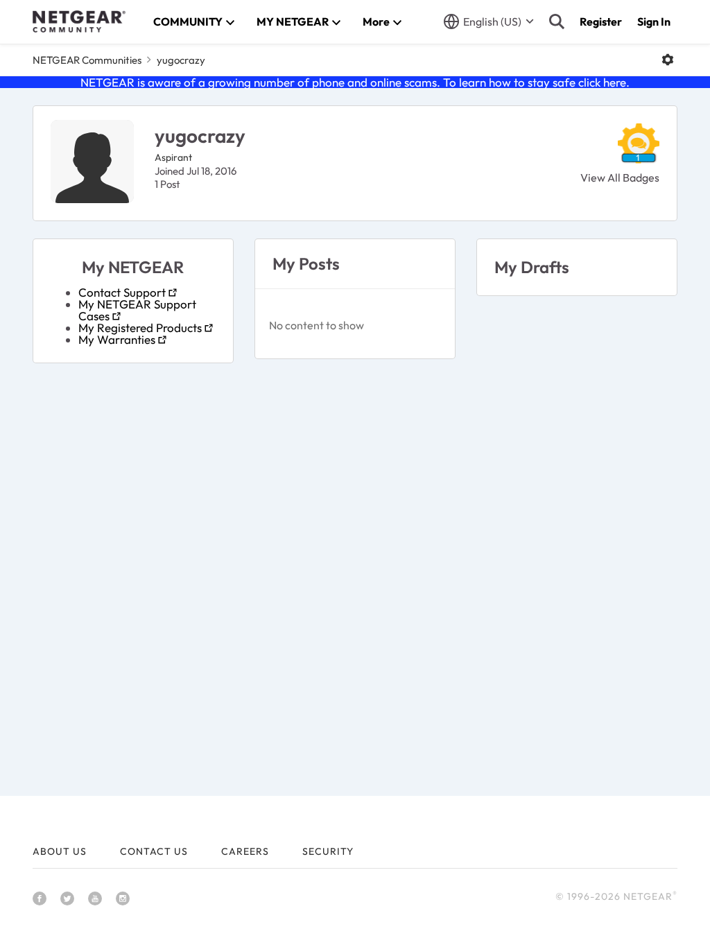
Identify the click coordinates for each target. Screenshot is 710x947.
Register (601, 21)
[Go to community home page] (79, 21)
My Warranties (116, 339)
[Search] (556, 21)
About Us (60, 851)
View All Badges (619, 177)
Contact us (154, 851)
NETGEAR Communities (87, 60)
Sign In (653, 21)
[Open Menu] (667, 59)
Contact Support (122, 292)
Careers (245, 851)
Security (328, 851)
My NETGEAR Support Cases (137, 310)
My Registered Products (140, 327)
